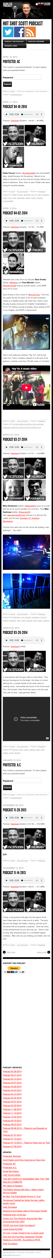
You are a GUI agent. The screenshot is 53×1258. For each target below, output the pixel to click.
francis (20, 194)
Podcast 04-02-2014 (15, 213)
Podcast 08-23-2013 (12, 1124)
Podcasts (41, 191)
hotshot (5, 620)
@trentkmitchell (9, 285)
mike (18, 620)
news (26, 749)
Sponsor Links (10, 46)
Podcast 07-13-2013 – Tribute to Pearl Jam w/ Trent (26, 1142)
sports (33, 198)
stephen (40, 198)
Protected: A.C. (12, 764)
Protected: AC (11, 61)
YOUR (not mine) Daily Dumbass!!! (19, 1225)
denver (15, 749)
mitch (23, 620)
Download (15, 120)
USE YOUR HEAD (11, 1175)
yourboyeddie (8, 201)
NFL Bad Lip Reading (12, 1185)
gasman (28, 617)
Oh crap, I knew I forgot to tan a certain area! (23, 1232)
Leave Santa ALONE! (13, 1229)
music (5, 198)
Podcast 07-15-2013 (12, 1138)
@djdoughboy (30, 505)
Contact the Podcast (14, 41)
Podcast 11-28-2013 (14, 810)
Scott (13, 91)
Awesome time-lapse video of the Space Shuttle (25, 1210)
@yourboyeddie (28, 173)
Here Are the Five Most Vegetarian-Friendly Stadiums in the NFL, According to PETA (23, 1238)
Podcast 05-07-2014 (12, 1082)
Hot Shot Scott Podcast (23, 23)
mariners (45, 194)
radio (38, 749)
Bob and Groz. (34, 294)
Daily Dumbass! (10, 1243)
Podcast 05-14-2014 (12, 1078)
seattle (5, 753)
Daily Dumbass (10, 1207)
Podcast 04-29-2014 (12, 1086)
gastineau (36, 617)
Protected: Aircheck (12, 1156)
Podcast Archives (36, 41)
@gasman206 (24, 512)
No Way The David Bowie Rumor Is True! (22, 1196)
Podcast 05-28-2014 (12, 1071)
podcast (29, 620)
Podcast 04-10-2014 (15, 106)
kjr (36, 194)
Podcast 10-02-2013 (12, 1116)
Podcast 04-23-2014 (12, 1090)
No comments (22, 191)
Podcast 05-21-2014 (12, 1075)
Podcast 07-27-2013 (12, 1135)
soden (28, 198)
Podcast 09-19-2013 (12, 1120)
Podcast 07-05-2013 (12, 1146)
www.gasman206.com (16, 515)
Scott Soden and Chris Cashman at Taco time (24, 1159)
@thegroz (13, 282)
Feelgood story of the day (14, 1214)
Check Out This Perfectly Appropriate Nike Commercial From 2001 (22, 1220)
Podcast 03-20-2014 (15, 632)
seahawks (21, 198)
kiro (32, 194)
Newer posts (41, 952)
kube (39, 194)
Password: (8, 77)
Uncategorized (16, 94)
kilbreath (27, 194)
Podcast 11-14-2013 (14, 872)
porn (10, 198)
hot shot (44, 617)
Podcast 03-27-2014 (15, 439)
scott (14, 198)
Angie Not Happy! (11, 1171)
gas (22, 617)
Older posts (11, 952)
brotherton (16, 617)
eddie (15, 194)
